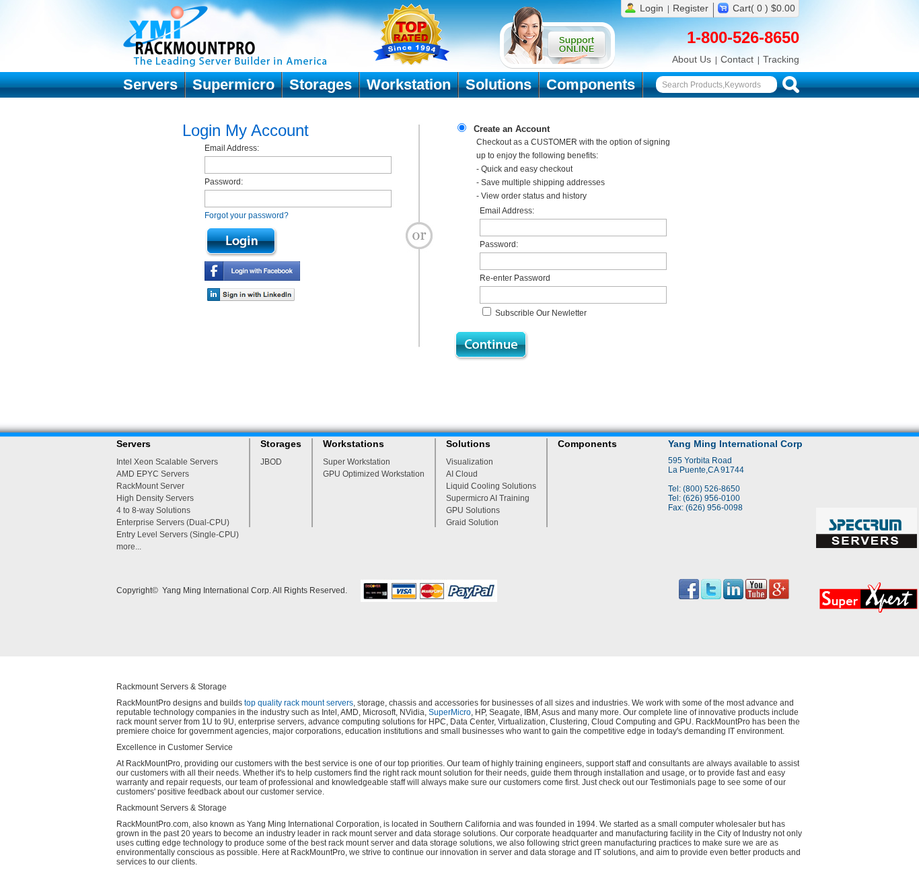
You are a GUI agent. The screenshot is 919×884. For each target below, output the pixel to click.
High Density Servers (155, 498)
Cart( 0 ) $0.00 (764, 8)
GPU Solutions (473, 510)
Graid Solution (472, 522)
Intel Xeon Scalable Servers (167, 462)
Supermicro (233, 84)
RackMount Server (150, 486)
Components (590, 84)
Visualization (469, 462)
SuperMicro (450, 712)
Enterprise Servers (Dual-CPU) (172, 522)
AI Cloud (462, 474)
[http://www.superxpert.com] (868, 616)
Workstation (409, 84)
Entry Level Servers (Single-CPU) (177, 534)
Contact (737, 59)
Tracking (781, 59)
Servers (150, 84)
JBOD (271, 462)
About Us (691, 59)
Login (651, 8)
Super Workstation (356, 462)
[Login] (241, 242)
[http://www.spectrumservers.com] (867, 545)
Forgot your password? (247, 215)
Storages (320, 84)
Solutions (498, 84)
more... (128, 546)
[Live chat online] (557, 66)
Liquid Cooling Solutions (491, 486)
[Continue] (491, 346)
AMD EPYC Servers (152, 474)
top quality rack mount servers (298, 703)
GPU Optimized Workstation (374, 474)
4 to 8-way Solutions (153, 510)
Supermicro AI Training (487, 498)
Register (690, 8)
